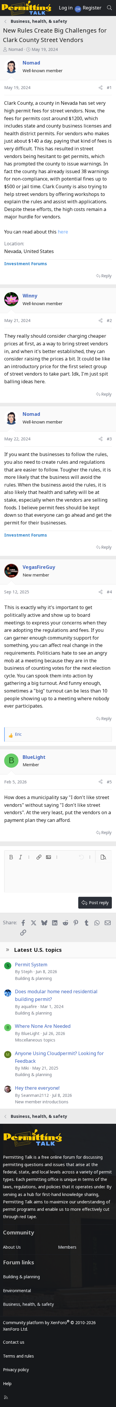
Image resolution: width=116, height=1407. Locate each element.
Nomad (15, 49)
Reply (106, 275)
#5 (109, 782)
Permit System (31, 964)
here (63, 231)
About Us (12, 1247)
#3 (109, 439)
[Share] (100, 87)
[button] (11, 857)
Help (7, 1383)
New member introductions (41, 1102)
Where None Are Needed (42, 1026)
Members (67, 1247)
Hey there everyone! (37, 1088)
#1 (109, 87)
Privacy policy (16, 1369)
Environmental (17, 1290)
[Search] (109, 8)
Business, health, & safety (28, 1304)
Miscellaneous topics (35, 1040)
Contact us (13, 1342)
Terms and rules (18, 1356)
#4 (109, 592)
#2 (109, 320)
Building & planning (33, 978)
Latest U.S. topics (38, 949)
